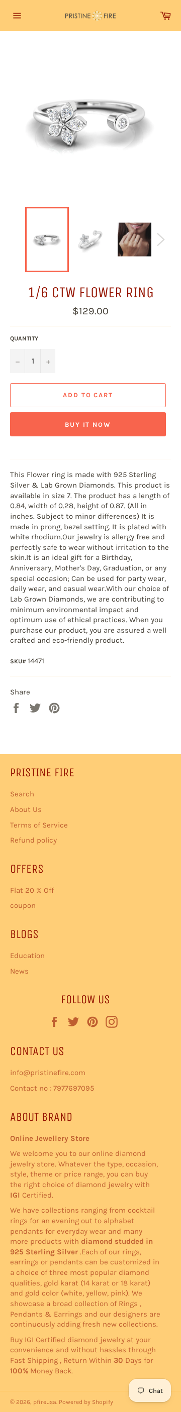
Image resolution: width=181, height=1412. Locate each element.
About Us (26, 809)
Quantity (24, 338)
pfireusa (44, 1401)
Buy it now (88, 424)
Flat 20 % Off (32, 890)
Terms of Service (39, 825)
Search (22, 793)
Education (27, 955)
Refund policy (33, 840)
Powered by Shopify (86, 1401)
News (19, 971)
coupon (23, 905)
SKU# (19, 661)
